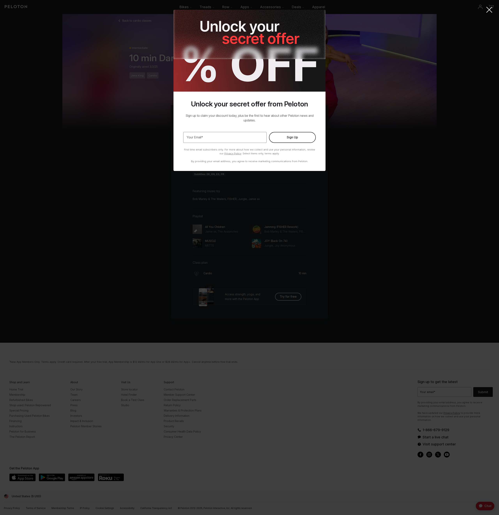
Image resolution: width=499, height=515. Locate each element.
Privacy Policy (232, 153)
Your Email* (195, 137)
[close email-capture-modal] (489, 10)
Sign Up (292, 137)
